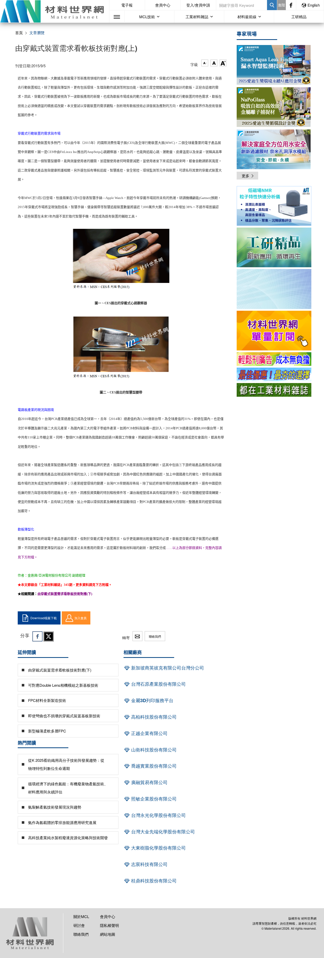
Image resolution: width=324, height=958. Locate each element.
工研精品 (299, 16)
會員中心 (162, 5)
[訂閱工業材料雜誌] (274, 390)
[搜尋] (272, 5)
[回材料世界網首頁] (54, 11)
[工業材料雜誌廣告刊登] (274, 374)
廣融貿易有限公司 (149, 782)
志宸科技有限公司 (149, 864)
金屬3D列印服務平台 (151, 700)
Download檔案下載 (43, 618)
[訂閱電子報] (274, 289)
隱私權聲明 (109, 925)
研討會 (79, 925)
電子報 (127, 5)
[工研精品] (274, 247)
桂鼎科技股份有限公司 (153, 880)
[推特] (48, 636)
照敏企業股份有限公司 (153, 798)
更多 (245, 175)
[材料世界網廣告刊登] (274, 359)
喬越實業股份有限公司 (153, 766)
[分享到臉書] (37, 636)
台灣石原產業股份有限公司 (158, 684)
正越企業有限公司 (149, 733)
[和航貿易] (274, 206)
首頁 (19, 32)
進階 (281, 4)
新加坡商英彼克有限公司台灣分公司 (167, 667)
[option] (274, 207)
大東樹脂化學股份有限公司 (158, 847)
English (314, 5)
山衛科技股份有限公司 (153, 749)
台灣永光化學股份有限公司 (158, 815)
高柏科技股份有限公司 (153, 717)
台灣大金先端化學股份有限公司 (162, 831)
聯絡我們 (155, 636)
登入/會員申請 (198, 5)
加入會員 (80, 618)
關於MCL (81, 916)
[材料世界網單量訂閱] (274, 330)
